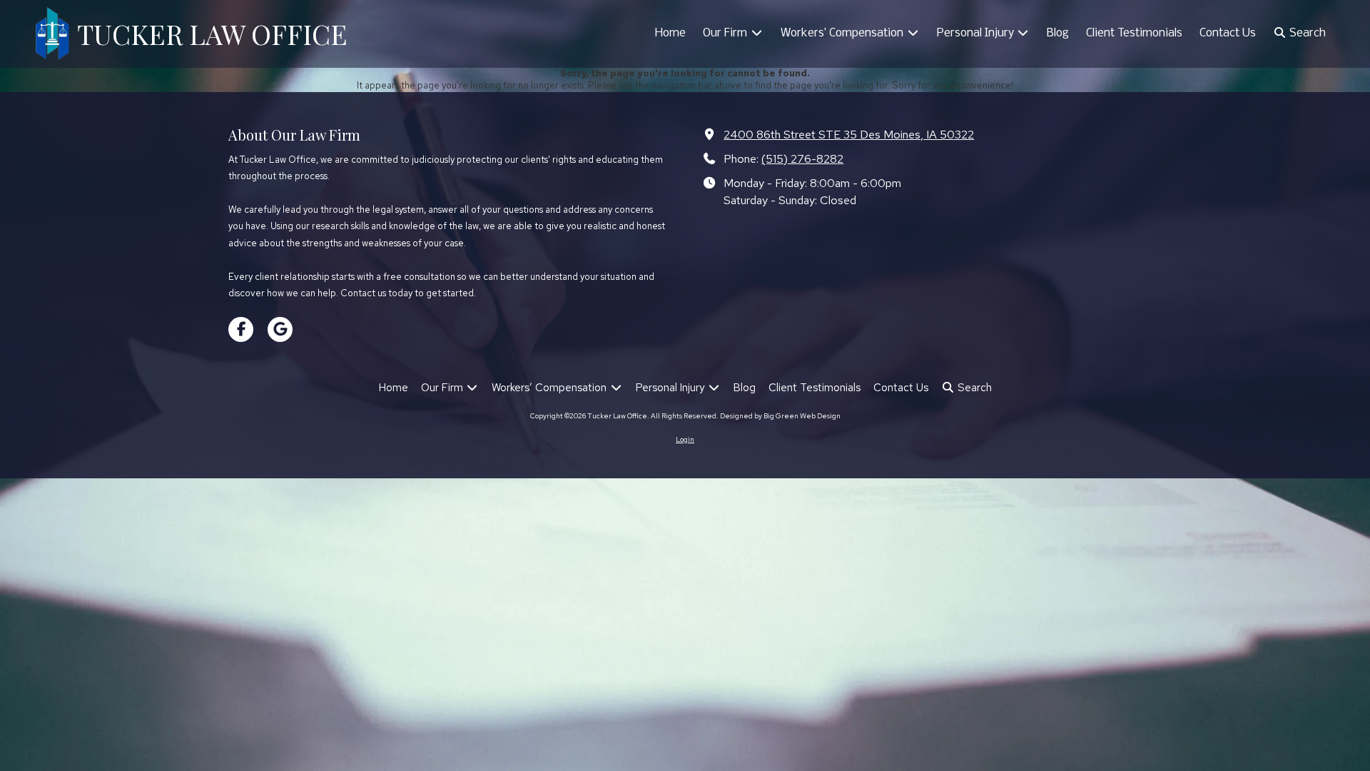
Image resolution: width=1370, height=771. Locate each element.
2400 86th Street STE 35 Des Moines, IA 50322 (849, 134)
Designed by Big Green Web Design (780, 415)
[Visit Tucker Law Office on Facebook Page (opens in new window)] (240, 329)
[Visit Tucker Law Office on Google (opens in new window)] (280, 329)
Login (685, 439)
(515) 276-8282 (802, 158)
